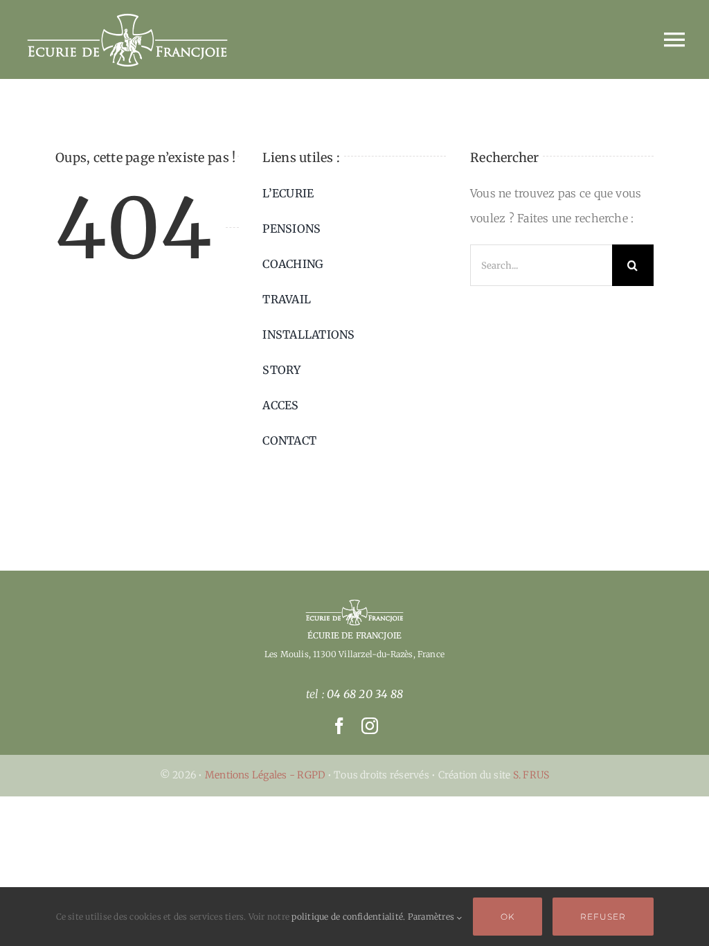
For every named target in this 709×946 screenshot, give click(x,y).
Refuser (603, 916)
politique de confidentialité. (348, 916)
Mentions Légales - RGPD (266, 775)
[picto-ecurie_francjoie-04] (354, 604)
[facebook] (339, 725)
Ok (507, 916)
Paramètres (432, 916)
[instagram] (369, 725)
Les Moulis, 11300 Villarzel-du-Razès (338, 654)
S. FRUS (531, 775)
